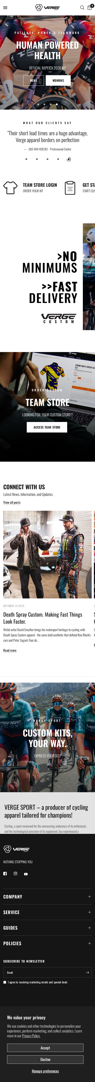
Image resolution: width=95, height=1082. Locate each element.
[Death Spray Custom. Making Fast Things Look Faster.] (47, 554)
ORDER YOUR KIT (33, 190)
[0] (89, 7)
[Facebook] (8, 873)
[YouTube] (29, 874)
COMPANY (12, 896)
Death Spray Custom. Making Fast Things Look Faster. (42, 617)
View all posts (12, 502)
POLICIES (12, 943)
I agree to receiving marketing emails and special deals (37, 982)
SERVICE (11, 912)
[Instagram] (18, 873)
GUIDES (10, 927)
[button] (47, 80)
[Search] (82, 7)
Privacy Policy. (31, 1035)
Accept (45, 1047)
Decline (45, 1059)
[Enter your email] (87, 972)
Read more (10, 650)
